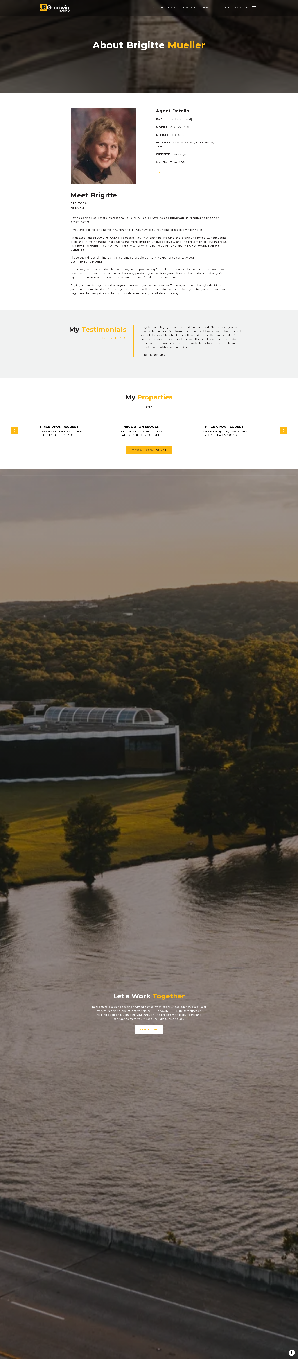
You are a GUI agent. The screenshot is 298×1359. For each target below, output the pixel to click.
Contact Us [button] (149, 1029)
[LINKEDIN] (159, 173)
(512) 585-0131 (179, 127)
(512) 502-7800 (180, 135)
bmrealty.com (181, 154)
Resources (189, 8)
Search (173, 8)
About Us (158, 8)
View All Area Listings (149, 450)
